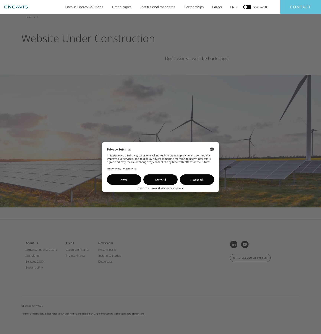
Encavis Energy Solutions (85, 7)
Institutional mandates (159, 7)
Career (217, 7)
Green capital (122, 7)
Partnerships (194, 7)
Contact (300, 6)
